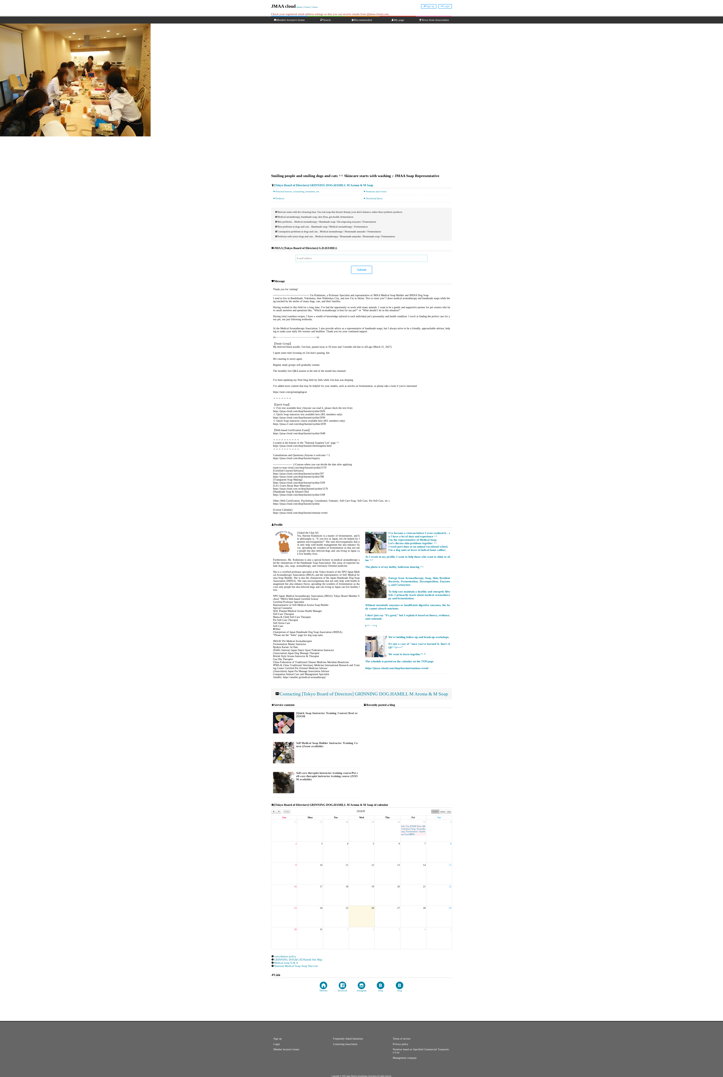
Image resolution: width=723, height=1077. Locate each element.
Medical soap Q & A (286, 962)
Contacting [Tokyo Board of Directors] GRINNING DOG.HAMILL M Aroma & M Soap (364, 693)
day (449, 812)
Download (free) (374, 198)
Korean (307, 7)
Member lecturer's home (290, 19)
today (286, 812)
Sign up (430, 6)
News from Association (435, 19)
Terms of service (401, 1038)
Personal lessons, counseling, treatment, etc (297, 191)
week (442, 812)
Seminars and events (376, 191)
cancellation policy (285, 956)
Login (446, 6)
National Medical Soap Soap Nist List (296, 965)
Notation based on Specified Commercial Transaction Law (421, 1051)
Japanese (299, 7)
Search (327, 19)
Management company (405, 1057)
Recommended (363, 19)
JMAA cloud (283, 6)
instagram (362, 990)
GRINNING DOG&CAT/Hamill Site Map (298, 959)
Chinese (315, 7)
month (435, 812)
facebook (342, 990)
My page (399, 19)
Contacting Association (345, 1044)
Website (324, 990)
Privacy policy (400, 1044)
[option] (361, 73)
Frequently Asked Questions (348, 1038)
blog (380, 990)
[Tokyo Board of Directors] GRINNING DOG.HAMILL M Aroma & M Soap (323, 185)
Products (279, 198)
